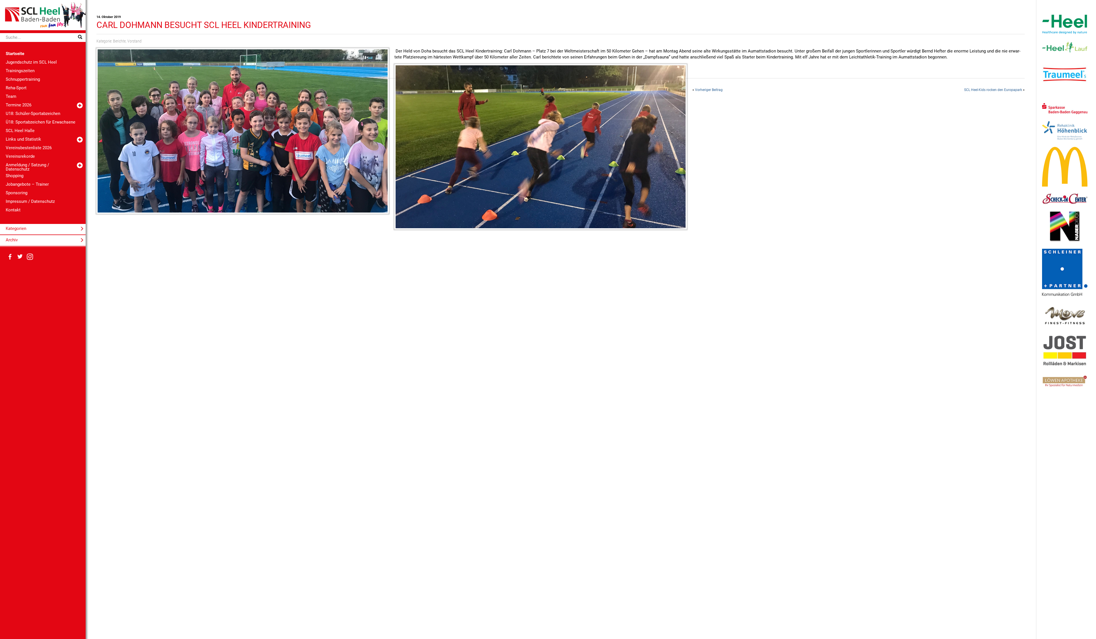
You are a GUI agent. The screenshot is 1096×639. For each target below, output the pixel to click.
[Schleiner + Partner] (1064, 272)
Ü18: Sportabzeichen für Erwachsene (40, 122)
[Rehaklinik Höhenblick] (1064, 130)
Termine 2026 (18, 105)
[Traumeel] (1064, 74)
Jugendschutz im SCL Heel (31, 62)
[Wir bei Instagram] (30, 256)
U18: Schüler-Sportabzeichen (33, 113)
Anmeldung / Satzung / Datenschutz (27, 167)
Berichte (119, 41)
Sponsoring (16, 192)
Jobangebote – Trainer (27, 184)
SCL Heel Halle (20, 130)
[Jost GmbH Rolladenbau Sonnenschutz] (1064, 351)
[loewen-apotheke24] (1064, 381)
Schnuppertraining (23, 79)
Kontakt (13, 210)
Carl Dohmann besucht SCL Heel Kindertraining (203, 25)
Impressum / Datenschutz (30, 201)
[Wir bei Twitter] (20, 256)
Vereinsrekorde (20, 156)
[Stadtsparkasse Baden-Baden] (1064, 108)
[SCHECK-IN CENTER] (1064, 199)
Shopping (14, 175)
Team (11, 96)
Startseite (15, 53)
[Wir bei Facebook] (10, 256)
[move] (1064, 315)
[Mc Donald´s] (1064, 167)
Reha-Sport (16, 87)
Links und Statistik (23, 139)
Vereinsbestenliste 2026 (29, 147)
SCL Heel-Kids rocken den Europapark (993, 90)
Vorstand (134, 41)
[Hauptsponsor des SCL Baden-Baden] (1064, 24)
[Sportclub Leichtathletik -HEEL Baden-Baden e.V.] (43, 14)
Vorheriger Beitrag (709, 90)
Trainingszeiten (20, 70)
